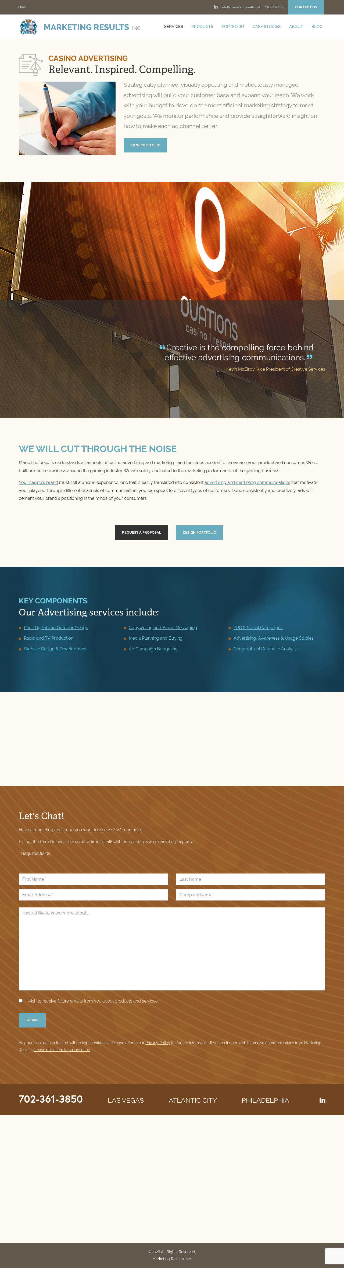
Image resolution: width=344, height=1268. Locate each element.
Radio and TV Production (48, 638)
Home (22, 7)
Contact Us (306, 7)
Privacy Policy (157, 1043)
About (296, 26)
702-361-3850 (274, 7)
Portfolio (233, 26)
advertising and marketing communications (247, 482)
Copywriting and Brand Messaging (163, 627)
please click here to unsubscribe (61, 1050)
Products (202, 26)
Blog (316, 26)
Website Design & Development (55, 648)
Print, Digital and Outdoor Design (56, 627)
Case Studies (267, 26)
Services (173, 26)
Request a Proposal (141, 532)
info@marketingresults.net (240, 7)
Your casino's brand (38, 482)
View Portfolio (145, 145)
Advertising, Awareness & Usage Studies (274, 638)
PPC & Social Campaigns (258, 627)
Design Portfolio (199, 532)
